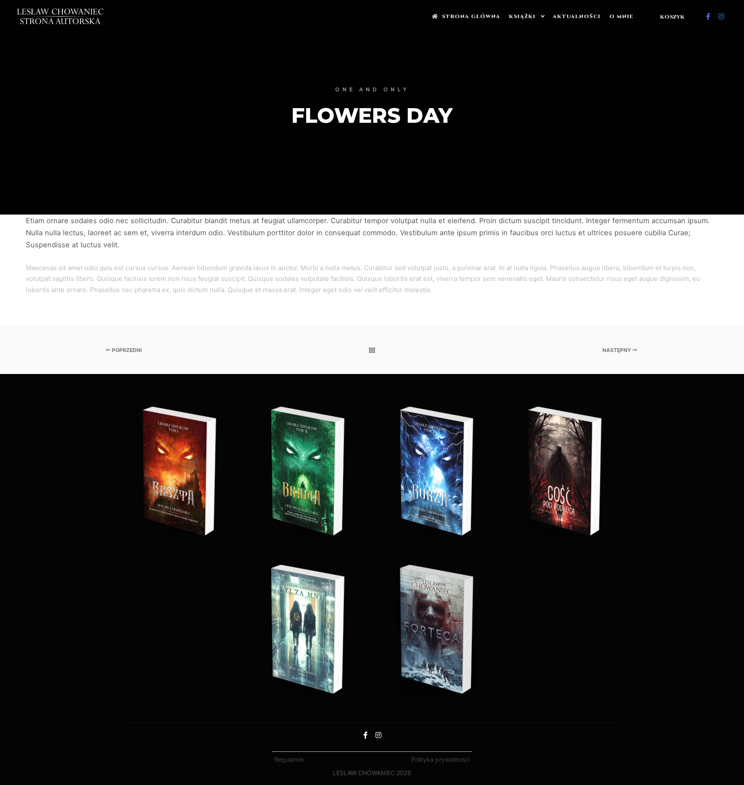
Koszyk (672, 16)
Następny (617, 350)
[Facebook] (708, 16)
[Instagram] (721, 16)
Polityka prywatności (440, 759)
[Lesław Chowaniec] (60, 16)
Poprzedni (126, 350)
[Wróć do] (372, 350)
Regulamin (289, 759)
